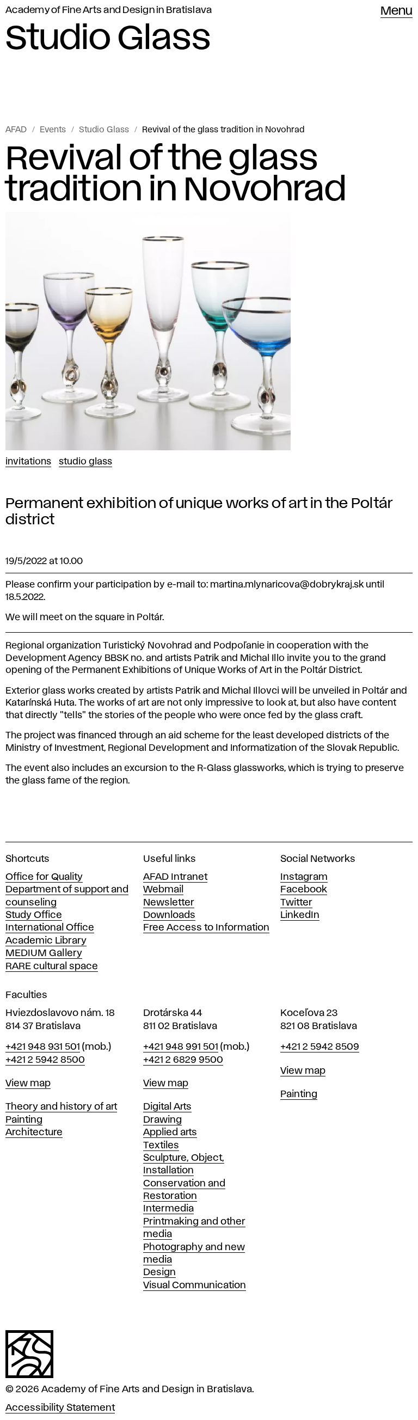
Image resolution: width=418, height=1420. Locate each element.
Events (53, 130)
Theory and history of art (61, 1107)
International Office (49, 927)
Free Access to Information (206, 927)
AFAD (16, 130)
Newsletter (168, 902)
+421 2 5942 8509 (319, 1047)
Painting (23, 1120)
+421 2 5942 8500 (45, 1060)
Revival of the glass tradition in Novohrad (223, 130)
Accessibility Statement (60, 1408)
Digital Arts (167, 1107)
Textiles (161, 1145)
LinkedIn (299, 915)
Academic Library (46, 941)
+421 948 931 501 (42, 1047)
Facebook (303, 889)
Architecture (34, 1132)
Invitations (28, 461)
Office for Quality (44, 877)
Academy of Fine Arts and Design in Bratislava (108, 10)
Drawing (162, 1120)
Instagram (304, 877)
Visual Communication (194, 1285)
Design (159, 1272)
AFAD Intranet (175, 877)
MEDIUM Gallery (43, 953)
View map (28, 1083)
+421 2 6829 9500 (183, 1060)
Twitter (296, 902)
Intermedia (168, 1208)
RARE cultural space (51, 966)
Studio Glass (104, 130)
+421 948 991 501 (180, 1047)
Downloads (169, 915)
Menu (396, 11)
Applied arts (170, 1132)
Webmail (163, 889)
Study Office (33, 915)
